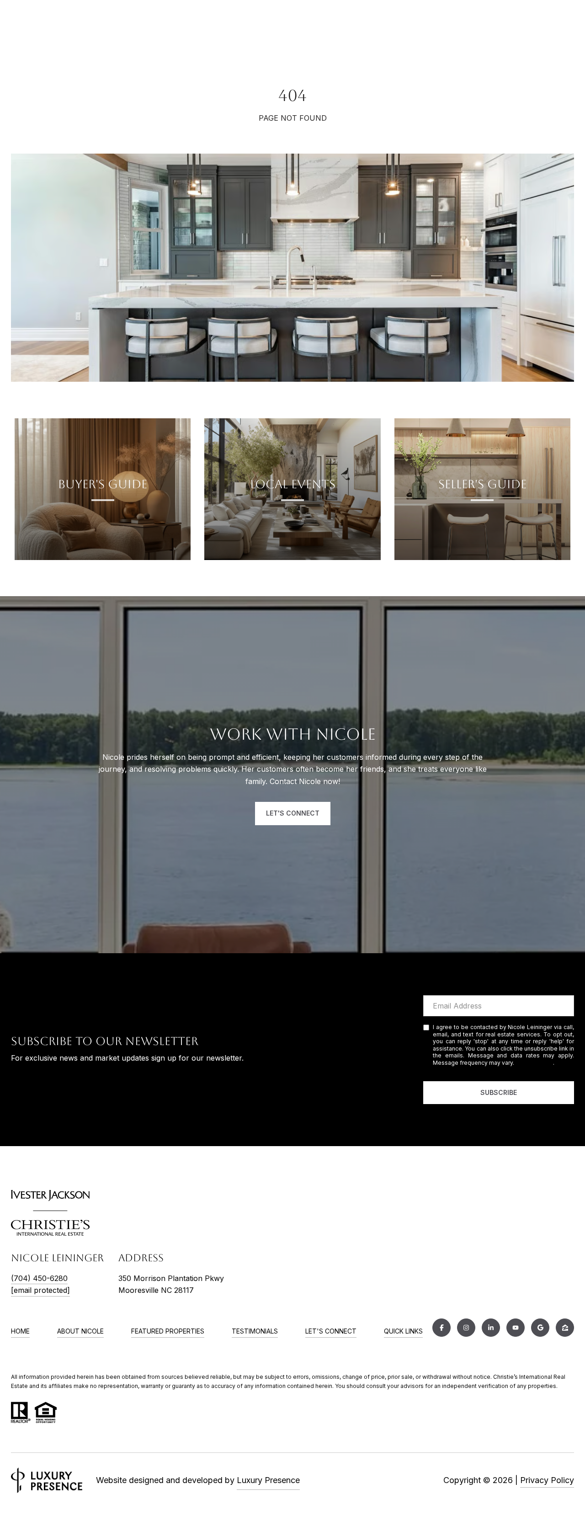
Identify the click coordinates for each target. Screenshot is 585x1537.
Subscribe (498, 1092)
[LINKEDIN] (491, 1327)
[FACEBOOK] (441, 1327)
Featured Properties (167, 1331)
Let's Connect (330, 1331)
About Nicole (80, 1331)
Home (20, 1331)
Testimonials (255, 1331)
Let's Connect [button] (292, 813)
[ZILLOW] (565, 1327)
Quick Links (403, 1331)
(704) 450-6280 (39, 1278)
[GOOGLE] (540, 1327)
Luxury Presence (268, 1480)
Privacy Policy (534, 1062)
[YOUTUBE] (515, 1327)
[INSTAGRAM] (466, 1327)
